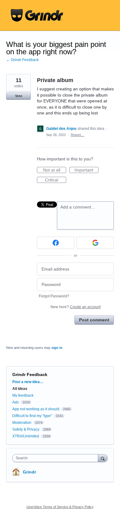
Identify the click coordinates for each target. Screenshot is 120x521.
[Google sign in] (95, 243)
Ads (15, 402)
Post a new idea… (27, 382)
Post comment (94, 319)
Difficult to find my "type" (32, 416)
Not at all (54, 170)
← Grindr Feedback (22, 60)
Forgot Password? (54, 296)
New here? (75, 307)
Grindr (29, 471)
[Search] (103, 458)
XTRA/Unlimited (25, 436)
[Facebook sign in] (55, 243)
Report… (77, 135)
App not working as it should (35, 409)
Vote (18, 96)
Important (86, 170)
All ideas (19, 389)
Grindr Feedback (29, 374)
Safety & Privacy (26, 429)
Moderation (22, 422)
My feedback (23, 395)
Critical (55, 180)
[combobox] (56, 458)
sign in (56, 347)
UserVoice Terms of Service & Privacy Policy (60, 507)
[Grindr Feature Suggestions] (37, 15)
